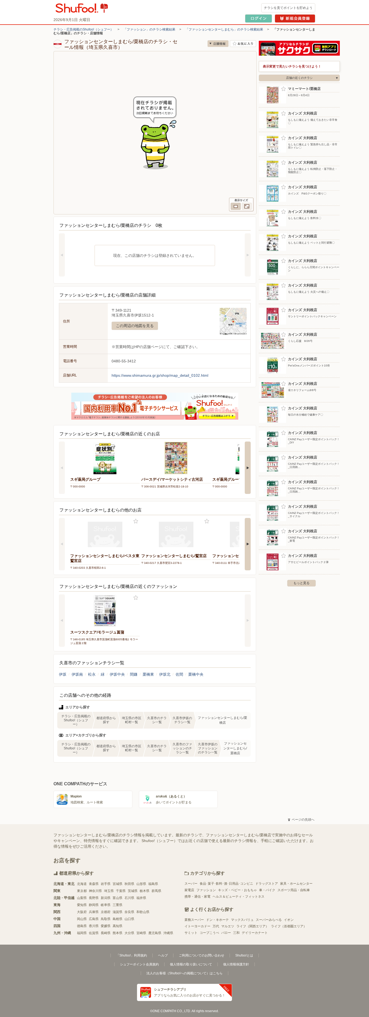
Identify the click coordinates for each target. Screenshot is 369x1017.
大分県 (129, 933)
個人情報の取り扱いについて (191, 964)
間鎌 (133, 674)
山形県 (141, 884)
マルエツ (227, 926)
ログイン (258, 18)
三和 (236, 933)
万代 (216, 926)
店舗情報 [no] (218, 43)
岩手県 (105, 884)
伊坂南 (77, 674)
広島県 (94, 919)
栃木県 (144, 891)
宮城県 (117, 884)
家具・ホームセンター (296, 883)
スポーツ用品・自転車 (293, 890)
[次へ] (248, 255)
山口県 (129, 919)
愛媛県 (105, 926)
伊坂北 (164, 674)
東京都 (82, 891)
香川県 (94, 926)
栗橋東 (148, 674)
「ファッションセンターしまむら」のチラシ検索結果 (224, 29)
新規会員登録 (295, 18)
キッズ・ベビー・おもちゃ (237, 890)
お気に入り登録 (135, 521)
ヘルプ (163, 955)
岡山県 (82, 919)
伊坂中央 (117, 674)
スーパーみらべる (269, 920)
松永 (92, 674)
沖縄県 (168, 933)
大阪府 (82, 912)
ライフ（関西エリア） (252, 926)
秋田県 (129, 884)
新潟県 (105, 898)
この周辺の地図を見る (135, 326)
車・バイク (267, 890)
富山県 (117, 898)
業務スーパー (194, 920)
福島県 (153, 884)
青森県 (94, 884)
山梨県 (82, 898)
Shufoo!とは (244, 955)
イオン (289, 920)
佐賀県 (94, 933)
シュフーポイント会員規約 (139, 964)
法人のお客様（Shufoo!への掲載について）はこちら (184, 973)
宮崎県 (141, 933)
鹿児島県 (154, 933)
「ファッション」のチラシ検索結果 (149, 29)
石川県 (129, 898)
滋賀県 (117, 912)
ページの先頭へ (301, 819)
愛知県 (82, 905)
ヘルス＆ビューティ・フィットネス (238, 896)
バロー (226, 933)
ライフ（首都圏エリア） (289, 926)
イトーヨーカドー (197, 926)
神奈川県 (95, 891)
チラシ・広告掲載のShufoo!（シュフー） (83, 29)
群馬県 (156, 891)
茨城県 (132, 891)
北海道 (82, 884)
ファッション (206, 890)
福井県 (141, 898)
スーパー (191, 883)
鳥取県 (105, 919)
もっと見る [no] (301, 583)
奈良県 (129, 912)
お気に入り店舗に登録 (243, 43)
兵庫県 (94, 912)
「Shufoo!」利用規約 (131, 955)
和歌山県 (142, 912)
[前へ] (62, 255)
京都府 (105, 912)
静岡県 (94, 905)
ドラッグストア (266, 883)
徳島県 (82, 926)
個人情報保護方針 (236, 964)
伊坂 (62, 674)
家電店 (189, 890)
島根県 (117, 919)
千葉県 (121, 891)
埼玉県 (109, 891)
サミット (191, 933)
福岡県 (82, 933)
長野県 (94, 898)
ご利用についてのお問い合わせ (201, 955)
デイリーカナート (255, 933)
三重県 (117, 905)
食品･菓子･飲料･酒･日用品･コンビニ (226, 883)
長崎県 (105, 933)
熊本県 (117, 933)
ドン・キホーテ (217, 920)
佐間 (179, 674)
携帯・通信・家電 (197, 896)
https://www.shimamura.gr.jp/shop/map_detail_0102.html (160, 375)
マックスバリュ (242, 920)
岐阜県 (105, 905)
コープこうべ (209, 933)
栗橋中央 (195, 674)
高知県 (117, 926)
